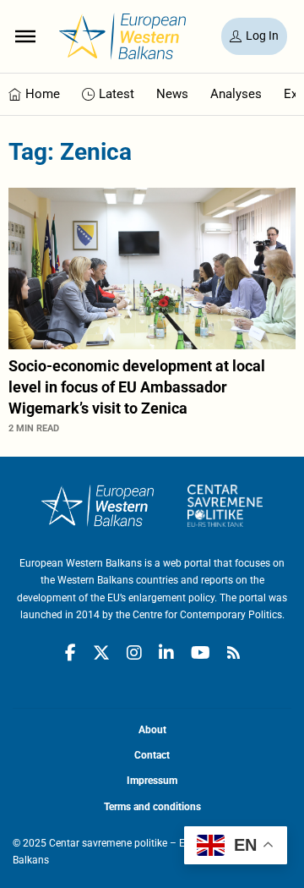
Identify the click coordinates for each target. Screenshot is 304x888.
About (152, 730)
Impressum (152, 781)
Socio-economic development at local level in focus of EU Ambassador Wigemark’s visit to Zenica (136, 387)
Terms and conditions (152, 807)
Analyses (236, 93)
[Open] (25, 36)
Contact (152, 755)
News (172, 93)
